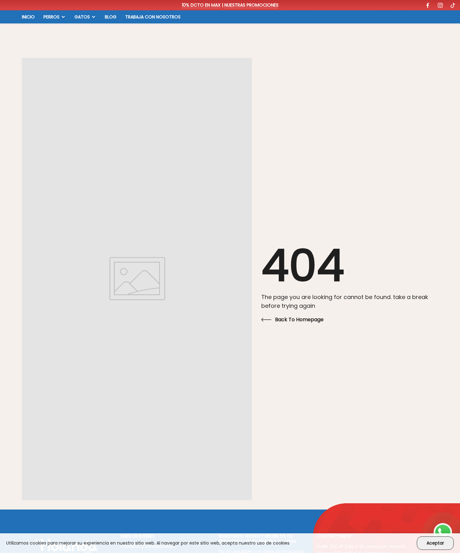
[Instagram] (440, 5)
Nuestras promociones (251, 5)
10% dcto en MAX (201, 5)
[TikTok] (452, 5)
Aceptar (435, 543)
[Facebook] (427, 5)
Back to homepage (299, 319)
